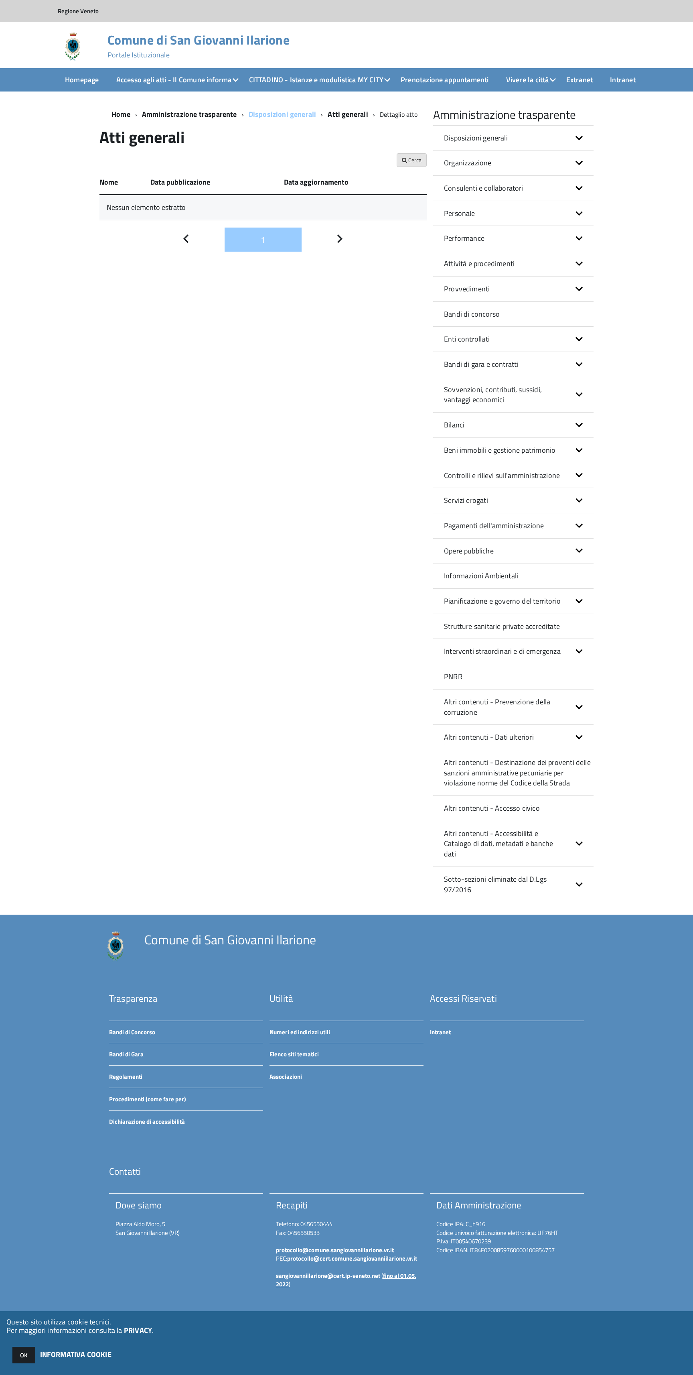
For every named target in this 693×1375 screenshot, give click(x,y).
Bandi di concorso (472, 314)
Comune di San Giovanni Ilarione (198, 46)
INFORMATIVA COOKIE (75, 1354)
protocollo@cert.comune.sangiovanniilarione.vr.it (352, 1258)
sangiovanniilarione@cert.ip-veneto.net (328, 1275)
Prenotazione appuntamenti (445, 79)
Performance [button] (464, 238)
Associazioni (286, 1076)
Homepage (82, 79)
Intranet (622, 79)
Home (120, 114)
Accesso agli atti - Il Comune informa (174, 79)
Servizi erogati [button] (466, 500)
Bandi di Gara (126, 1054)
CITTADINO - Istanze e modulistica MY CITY (316, 79)
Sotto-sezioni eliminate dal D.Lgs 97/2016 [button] (495, 884)
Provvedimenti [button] (467, 288)
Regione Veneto (78, 11)
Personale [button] (459, 213)
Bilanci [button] (454, 424)
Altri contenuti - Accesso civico (492, 808)
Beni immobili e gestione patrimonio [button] (499, 450)
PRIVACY (138, 1330)
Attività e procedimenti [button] (479, 263)
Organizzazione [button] (468, 162)
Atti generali (348, 114)
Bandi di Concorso (132, 1032)
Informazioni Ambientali (481, 575)
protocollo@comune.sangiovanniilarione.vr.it (335, 1250)
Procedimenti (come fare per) (147, 1099)
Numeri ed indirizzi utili (300, 1032)
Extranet (579, 79)
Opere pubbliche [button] (469, 550)
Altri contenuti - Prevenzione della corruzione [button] (497, 707)
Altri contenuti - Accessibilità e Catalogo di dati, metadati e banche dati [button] (498, 843)
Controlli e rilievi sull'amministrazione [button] (502, 475)
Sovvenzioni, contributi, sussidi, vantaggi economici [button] (493, 394)
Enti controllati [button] (467, 339)
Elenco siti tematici (294, 1054)
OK (24, 1355)
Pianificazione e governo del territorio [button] (502, 601)
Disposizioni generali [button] (476, 137)
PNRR (453, 676)
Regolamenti (125, 1076)
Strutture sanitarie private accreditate (502, 626)
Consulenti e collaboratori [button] (483, 188)
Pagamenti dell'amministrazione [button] (494, 525)
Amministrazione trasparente (189, 114)
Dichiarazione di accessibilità (147, 1121)
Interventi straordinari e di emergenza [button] (502, 651)
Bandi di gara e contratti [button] (481, 364)
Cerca (414, 160)
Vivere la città (527, 79)
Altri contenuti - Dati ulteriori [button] (489, 737)
